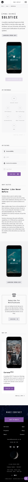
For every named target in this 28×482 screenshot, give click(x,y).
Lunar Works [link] (13, 464)
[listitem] (14, 151)
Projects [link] (6, 430)
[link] (26, 478)
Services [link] (6, 426)
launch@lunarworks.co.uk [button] (14, 439)
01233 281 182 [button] (14, 442)
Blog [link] (23, 430)
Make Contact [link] (14, 412)
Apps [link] (23, 426)
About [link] (5, 434)
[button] (14, 174)
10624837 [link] (18, 467)
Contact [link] (22, 434)
